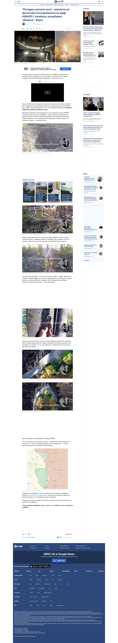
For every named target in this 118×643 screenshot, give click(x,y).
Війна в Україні (49, 4)
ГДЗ (30, 584)
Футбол (31, 579)
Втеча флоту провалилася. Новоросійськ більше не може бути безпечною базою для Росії (90, 228)
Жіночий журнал (59, 605)
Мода (51, 605)
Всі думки (86, 260)
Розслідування (66, 571)
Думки (85, 173)
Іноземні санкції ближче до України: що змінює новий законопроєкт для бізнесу (90, 237)
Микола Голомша (87, 202)
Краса (44, 605)
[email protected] (30, 632)
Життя (52, 571)
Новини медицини (33, 601)
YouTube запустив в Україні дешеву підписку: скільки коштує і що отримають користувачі (90, 42)
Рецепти (31, 592)
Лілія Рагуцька (29, 23)
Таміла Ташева (87, 231)
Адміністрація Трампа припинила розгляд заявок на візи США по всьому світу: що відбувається (92, 140)
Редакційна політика (31, 537)
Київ (30, 575)
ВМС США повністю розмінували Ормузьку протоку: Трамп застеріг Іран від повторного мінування (93, 28)
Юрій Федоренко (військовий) (90, 191)
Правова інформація (64, 545)
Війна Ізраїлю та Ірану (59, 4)
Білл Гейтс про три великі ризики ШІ (90, 253)
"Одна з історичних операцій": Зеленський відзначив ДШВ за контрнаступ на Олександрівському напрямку (92, 114)
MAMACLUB (44, 601)
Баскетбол (39, 579)
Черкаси (60, 575)
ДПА (55, 584)
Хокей (46, 579)
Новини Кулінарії (47, 592)
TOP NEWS (86, 94)
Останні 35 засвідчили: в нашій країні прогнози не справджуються (89, 178)
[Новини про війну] (59, 537)
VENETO (67, 4)
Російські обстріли (74, 4)
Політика (28, 571)
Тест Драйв (32, 588)
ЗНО (61, 584)
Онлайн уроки (47, 584)
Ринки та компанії (33, 596)
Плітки (37, 605)
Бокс (53, 579)
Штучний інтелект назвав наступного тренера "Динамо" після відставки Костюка (90, 54)
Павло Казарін (87, 182)
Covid (52, 601)
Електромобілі (41, 588)
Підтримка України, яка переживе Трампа (90, 245)
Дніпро (52, 575)
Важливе (86, 8)
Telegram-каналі (50, 505)
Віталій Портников (87, 248)
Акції (50, 588)
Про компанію (33, 545)
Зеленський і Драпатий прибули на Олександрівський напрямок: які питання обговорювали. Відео (93, 127)
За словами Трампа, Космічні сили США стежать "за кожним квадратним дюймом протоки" (92, 34)
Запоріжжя (44, 575)
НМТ (67, 584)
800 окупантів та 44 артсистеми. (37, 495)
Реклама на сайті (33, 548)
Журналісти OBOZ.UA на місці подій (83, 548)
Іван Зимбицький (87, 256)
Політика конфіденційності (81, 545)
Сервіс (56, 588)
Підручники (37, 584)
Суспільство (89, 571)
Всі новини (101, 571)
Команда (47, 545)
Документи (47, 548)
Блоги (75, 571)
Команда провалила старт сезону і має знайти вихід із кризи (89, 59)
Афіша (31, 605)
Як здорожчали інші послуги (89, 46)
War (34, 23)
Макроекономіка (44, 596)
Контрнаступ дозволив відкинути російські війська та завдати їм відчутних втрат (92, 119)
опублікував (47, 107)
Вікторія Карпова (87, 240)
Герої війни (41, 4)
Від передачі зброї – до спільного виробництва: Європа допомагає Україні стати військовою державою (91, 198)
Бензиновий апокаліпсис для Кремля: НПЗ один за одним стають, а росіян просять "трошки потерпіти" (90, 188)
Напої (38, 592)
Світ (39, 571)
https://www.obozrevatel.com (59, 611)
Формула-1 (60, 579)
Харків (37, 575)
